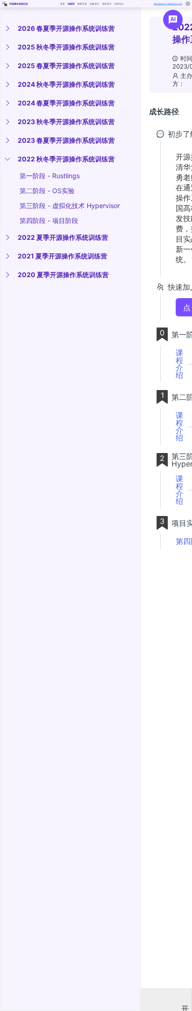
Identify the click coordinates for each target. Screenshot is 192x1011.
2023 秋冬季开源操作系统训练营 (66, 122)
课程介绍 (179, 364)
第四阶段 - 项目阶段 (49, 220)
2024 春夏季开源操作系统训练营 (66, 103)
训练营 (71, 3)
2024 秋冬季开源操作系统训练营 (66, 84)
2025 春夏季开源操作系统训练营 (66, 66)
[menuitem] (68, 28)
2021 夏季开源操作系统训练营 (62, 256)
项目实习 (107, 3)
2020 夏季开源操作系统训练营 (63, 275)
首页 (62, 3)
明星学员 (82, 3)
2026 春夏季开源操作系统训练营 (66, 28)
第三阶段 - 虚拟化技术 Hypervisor (70, 205)
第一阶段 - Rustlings (50, 176)
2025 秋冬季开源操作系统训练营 (66, 47)
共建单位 (94, 3)
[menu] (70, 151)
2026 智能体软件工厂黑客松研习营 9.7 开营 (168, 4)
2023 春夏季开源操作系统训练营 (66, 140)
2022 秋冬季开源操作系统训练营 (66, 159)
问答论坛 (119, 3)
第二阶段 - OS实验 (47, 191)
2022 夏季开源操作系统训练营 (63, 237)
